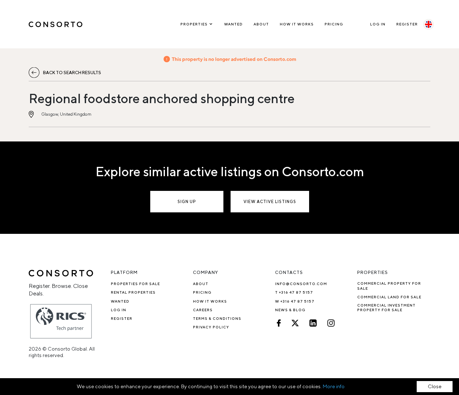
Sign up (187, 201)
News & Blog (290, 310)
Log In (377, 24)
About (261, 24)
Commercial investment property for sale (386, 307)
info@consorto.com (301, 283)
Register (407, 24)
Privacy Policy (211, 327)
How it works (297, 24)
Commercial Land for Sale (389, 297)
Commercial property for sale (389, 285)
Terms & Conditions (217, 318)
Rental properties (133, 292)
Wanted (233, 24)
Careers (203, 310)
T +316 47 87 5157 (294, 292)
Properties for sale (135, 283)
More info (334, 386)
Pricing (334, 24)
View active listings (269, 201)
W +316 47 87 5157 (294, 301)
